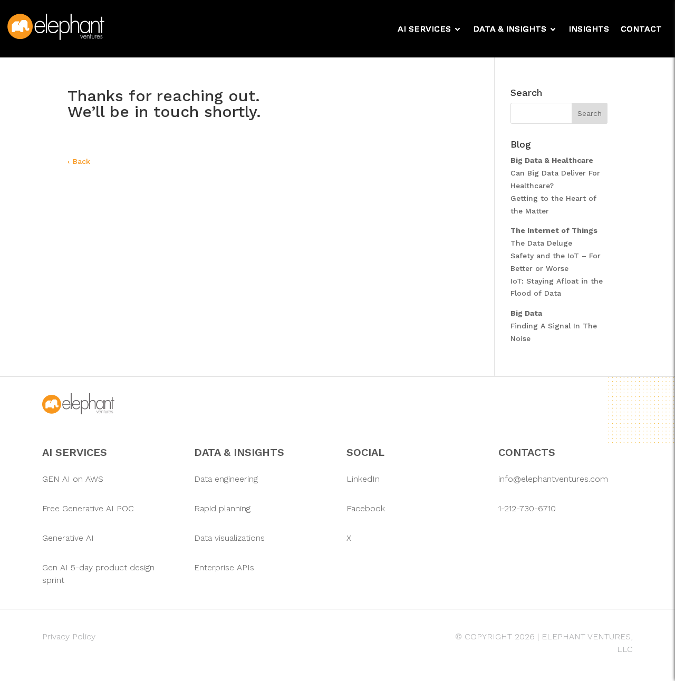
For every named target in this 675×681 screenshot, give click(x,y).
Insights (588, 29)
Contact (641, 29)
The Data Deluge (541, 243)
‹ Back (79, 161)
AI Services (424, 29)
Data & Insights (509, 29)
